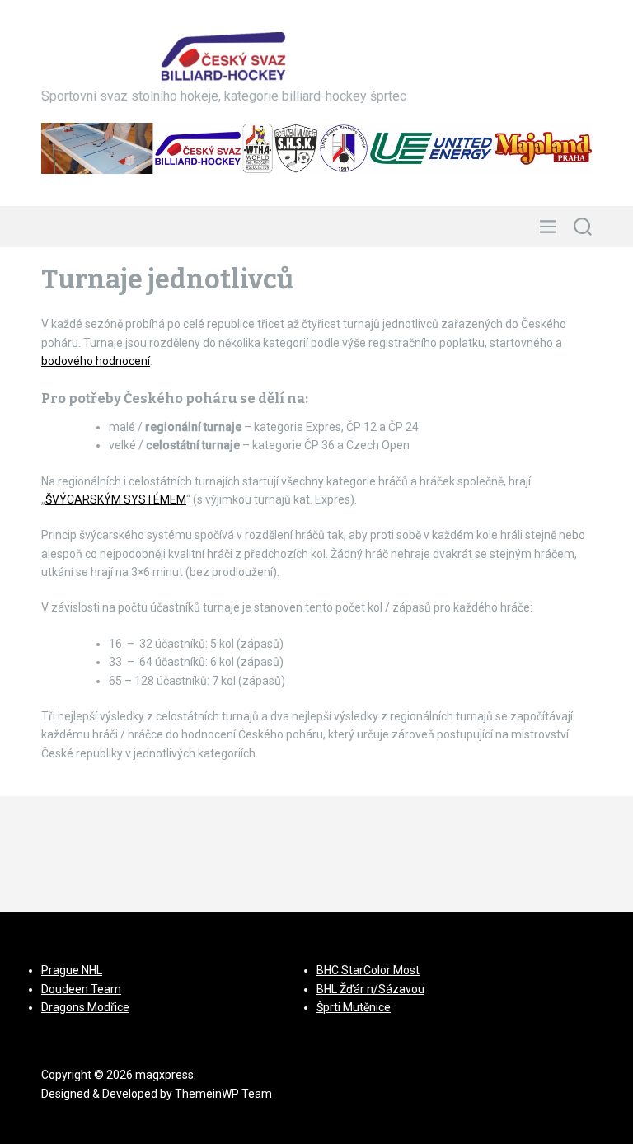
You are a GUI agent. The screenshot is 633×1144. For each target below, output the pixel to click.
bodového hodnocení (95, 361)
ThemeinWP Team (223, 1093)
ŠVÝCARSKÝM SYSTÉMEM (115, 499)
